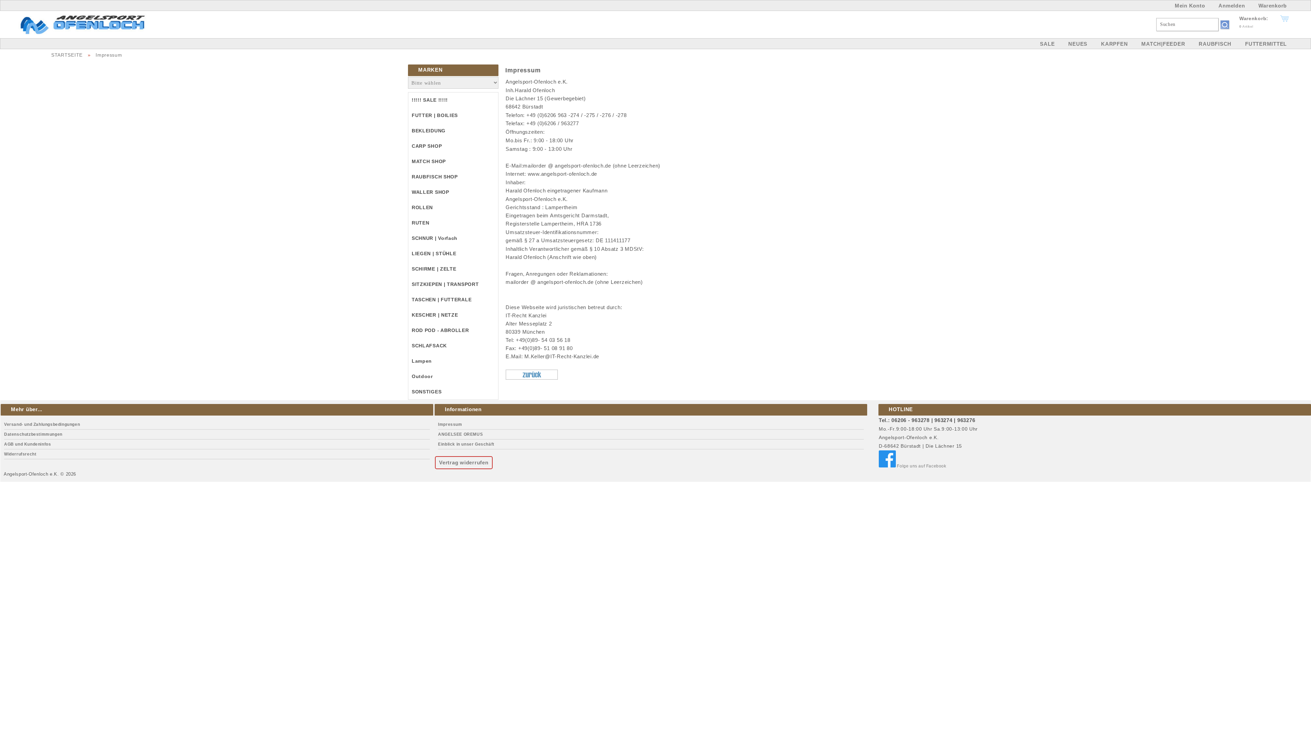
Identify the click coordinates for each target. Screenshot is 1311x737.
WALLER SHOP (430, 192)
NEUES (1077, 44)
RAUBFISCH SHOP (435, 176)
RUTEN (420, 223)
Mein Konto (1190, 6)
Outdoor (422, 376)
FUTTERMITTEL (1266, 44)
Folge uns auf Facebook (921, 466)
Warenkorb (1272, 6)
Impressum (109, 55)
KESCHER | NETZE (435, 315)
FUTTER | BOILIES (435, 115)
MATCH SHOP (429, 161)
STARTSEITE (67, 55)
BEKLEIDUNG (429, 130)
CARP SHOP (427, 146)
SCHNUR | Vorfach (434, 238)
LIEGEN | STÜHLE (434, 253)
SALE (1047, 44)
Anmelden (1231, 6)
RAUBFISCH (1215, 44)
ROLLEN (422, 207)
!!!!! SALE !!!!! (430, 100)
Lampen (422, 361)
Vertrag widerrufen (464, 462)
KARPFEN (1114, 44)
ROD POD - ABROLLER (440, 330)
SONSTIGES (426, 391)
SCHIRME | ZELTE (434, 269)
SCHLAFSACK (429, 345)
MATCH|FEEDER (1163, 44)
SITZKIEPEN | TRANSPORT (445, 284)
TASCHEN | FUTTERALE (441, 299)
